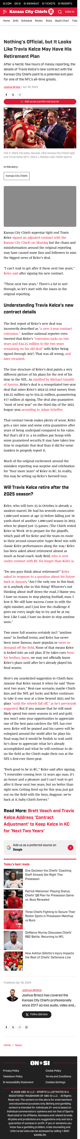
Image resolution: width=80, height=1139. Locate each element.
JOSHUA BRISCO (32, 990)
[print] (26, 1027)
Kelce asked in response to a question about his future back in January (39, 577)
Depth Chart (62, 21)
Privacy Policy (11, 1071)
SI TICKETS (48, 3)
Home (6, 21)
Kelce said (11, 273)
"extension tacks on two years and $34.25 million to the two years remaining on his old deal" (36, 344)
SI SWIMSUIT (31, 3)
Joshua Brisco (12, 87)
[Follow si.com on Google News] (70, 847)
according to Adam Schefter (42, 410)
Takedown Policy (13, 1076)
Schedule (26, 21)
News (18, 1045)
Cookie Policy (53, 1071)
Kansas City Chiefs (17, 176)
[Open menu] (5, 12)
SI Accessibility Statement (18, 1082)
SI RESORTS (65, 3)
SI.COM (7, 3)
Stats (49, 21)
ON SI (17, 3)
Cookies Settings (55, 1082)
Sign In (69, 12)
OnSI (15, 21)
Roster (39, 21)
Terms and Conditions (58, 1076)
